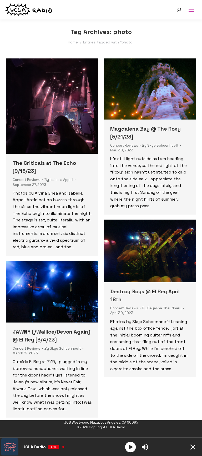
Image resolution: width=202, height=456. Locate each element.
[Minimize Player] (193, 447)
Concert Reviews (27, 179)
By (58, 179)
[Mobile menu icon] (191, 9)
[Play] (130, 447)
